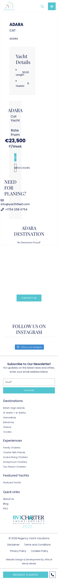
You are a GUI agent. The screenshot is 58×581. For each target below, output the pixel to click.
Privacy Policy (18, 551)
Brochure (15, 168)
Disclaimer (13, 544)
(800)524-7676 (34, 307)
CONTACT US (29, 297)
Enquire (15, 157)
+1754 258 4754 (15, 209)
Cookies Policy (39, 551)
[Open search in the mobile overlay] (42, 6)
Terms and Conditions (37, 544)
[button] (52, 6)
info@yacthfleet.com (15, 204)
